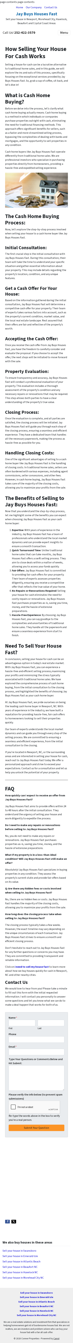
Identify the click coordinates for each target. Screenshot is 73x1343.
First (10, 1028)
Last (39, 1028)
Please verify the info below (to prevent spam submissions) (35, 1097)
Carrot (56, 1338)
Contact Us (50, 7)
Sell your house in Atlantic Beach (21, 1261)
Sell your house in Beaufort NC (20, 1267)
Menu (64, 32)
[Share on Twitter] (13, 1221)
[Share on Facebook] (7, 1221)
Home (19, 7)
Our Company (34, 7)
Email (13, 1047)
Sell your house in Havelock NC (20, 1272)
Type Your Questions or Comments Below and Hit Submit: (36, 1061)
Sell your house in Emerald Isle (20, 1256)
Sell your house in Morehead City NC (23, 1278)
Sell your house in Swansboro (19, 1251)
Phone (12, 1034)
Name (13, 1018)
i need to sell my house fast (32, 967)
